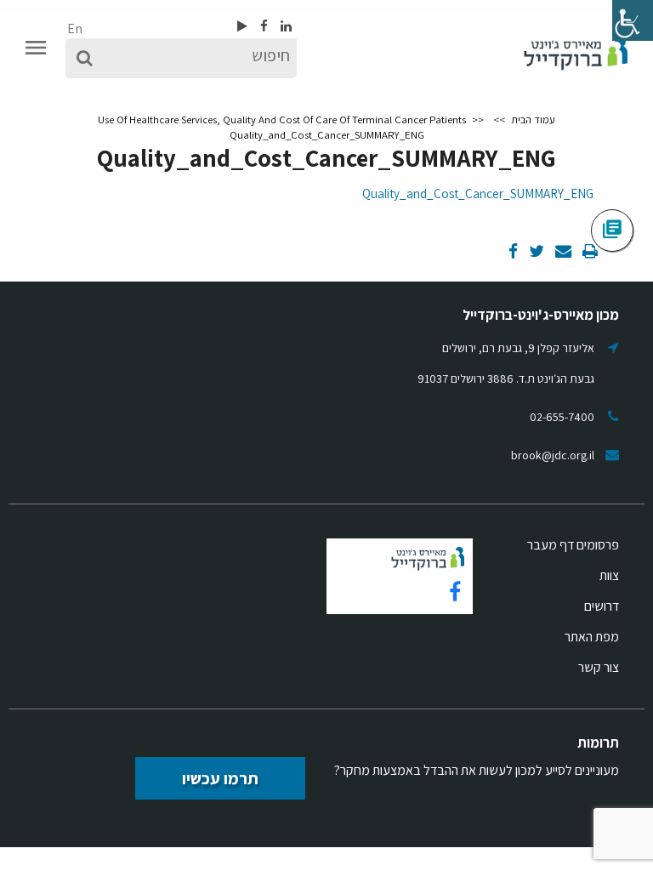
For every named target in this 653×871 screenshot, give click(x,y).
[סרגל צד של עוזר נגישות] (632, 20)
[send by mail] (562, 252)
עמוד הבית (533, 119)
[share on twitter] (535, 252)
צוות (609, 575)
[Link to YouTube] (242, 26)
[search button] (85, 58)
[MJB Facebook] (263, 26)
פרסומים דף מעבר (573, 545)
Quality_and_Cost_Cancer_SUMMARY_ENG (477, 193)
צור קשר (598, 667)
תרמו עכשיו (220, 778)
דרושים (601, 606)
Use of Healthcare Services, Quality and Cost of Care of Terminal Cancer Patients (282, 119)
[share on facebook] (513, 252)
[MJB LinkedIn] (285, 26)
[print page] (589, 252)
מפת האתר (592, 637)
